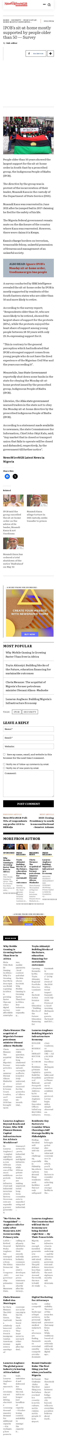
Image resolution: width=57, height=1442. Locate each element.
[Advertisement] (28, 85)
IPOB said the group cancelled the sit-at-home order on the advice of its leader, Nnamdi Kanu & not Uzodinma (12, 522)
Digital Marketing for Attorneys (42, 1298)
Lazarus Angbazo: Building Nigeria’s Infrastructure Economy (28, 701)
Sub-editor (11, 43)
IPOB (17, 711)
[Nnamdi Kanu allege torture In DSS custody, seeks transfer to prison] (37, 500)
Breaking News (34, 853)
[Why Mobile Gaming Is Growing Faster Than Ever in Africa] (9, 847)
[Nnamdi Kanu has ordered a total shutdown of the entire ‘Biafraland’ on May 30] (13, 543)
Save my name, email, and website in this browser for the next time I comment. (27, 756)
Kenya (35, 232)
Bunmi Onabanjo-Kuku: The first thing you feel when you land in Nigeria (42, 1369)
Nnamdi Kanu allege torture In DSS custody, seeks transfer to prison (37, 516)
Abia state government (34, 401)
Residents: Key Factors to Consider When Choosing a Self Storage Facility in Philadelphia (42, 1128)
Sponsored (8, 852)
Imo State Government (32, 372)
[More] (50, 53)
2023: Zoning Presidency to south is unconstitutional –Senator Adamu (42, 822)
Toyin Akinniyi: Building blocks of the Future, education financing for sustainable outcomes (28, 669)
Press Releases (20, 853)
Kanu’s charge (12, 240)
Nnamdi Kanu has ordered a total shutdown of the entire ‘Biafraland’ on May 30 (13, 560)
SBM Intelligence (41, 283)
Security (16, 20)
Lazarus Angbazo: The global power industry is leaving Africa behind (14, 1367)
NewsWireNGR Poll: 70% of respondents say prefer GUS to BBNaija (15, 822)
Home (6, 20)
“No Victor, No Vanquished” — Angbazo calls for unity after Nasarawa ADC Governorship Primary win (13, 1227)
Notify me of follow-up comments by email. (27, 764)
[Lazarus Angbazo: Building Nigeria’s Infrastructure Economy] (48, 847)
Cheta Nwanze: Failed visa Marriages (11, 1300)
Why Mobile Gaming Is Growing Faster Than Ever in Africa (9, 864)
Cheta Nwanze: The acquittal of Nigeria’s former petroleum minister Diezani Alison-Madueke (27, 686)
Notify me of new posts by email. (22, 768)
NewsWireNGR (13, 457)
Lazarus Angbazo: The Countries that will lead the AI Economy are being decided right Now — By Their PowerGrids (43, 1227)
